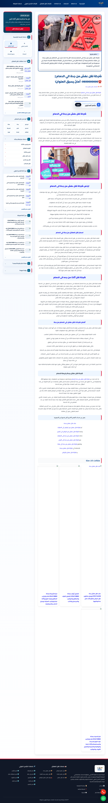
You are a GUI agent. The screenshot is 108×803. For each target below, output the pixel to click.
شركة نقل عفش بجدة (66, 448)
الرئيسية (82, 3)
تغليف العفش (18, 148)
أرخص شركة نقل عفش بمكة (15, 86)
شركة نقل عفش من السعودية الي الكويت (15, 190)
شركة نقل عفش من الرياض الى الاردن (68, 431)
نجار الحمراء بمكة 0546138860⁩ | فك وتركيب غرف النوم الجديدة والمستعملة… (15, 236)
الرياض (26, 124)
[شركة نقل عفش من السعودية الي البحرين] (28, 177)
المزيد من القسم (18, 209)
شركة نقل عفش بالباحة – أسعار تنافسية (14, 78)
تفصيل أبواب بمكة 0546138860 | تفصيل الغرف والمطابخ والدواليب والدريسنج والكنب (15, 222)
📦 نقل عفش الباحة (61, 774)
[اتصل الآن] (103, 792)
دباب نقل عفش (18, 156)
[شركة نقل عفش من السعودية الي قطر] (28, 197)
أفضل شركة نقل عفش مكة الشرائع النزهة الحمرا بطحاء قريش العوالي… (14, 103)
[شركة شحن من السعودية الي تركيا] (28, 203)
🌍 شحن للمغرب (31, 784)
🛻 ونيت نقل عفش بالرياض (45, 777)
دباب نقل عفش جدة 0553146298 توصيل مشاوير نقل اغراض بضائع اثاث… (14, 68)
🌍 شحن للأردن (15, 771)
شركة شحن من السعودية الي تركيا (15, 203)
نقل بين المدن (18, 160)
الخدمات (66, 3)
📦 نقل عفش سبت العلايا (46, 774)
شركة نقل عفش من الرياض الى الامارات (68, 427)
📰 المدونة (84, 792)
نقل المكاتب (18, 164)
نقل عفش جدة (89, 87)
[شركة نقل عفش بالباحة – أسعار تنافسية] (27, 79)
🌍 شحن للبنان (15, 781)
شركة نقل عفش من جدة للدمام (81, 379)
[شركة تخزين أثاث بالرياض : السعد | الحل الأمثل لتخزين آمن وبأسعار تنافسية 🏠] (27, 95)
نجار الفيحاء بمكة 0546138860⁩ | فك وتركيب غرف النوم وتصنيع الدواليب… (14, 243)
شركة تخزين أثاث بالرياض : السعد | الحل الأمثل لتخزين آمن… (14, 94)
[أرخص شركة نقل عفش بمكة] (27, 87)
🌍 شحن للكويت (15, 777)
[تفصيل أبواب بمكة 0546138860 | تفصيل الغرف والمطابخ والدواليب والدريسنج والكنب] (28, 222)
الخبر (18, 128)
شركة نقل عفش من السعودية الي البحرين (15, 177)
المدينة (9, 128)
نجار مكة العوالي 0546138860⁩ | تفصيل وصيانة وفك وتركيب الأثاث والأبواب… (14, 250)
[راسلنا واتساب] (103, 798)
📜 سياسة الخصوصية (82, 786)
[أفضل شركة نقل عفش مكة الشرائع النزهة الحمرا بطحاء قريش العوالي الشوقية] (27, 104)
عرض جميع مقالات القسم (18, 113)
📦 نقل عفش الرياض (61, 771)
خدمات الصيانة (17, 3)
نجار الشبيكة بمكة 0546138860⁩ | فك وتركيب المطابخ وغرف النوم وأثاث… (14, 229)
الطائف (26, 132)
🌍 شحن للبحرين (31, 777)
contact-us (57, 3)
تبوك (9, 132)
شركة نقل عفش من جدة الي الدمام (91, 92)
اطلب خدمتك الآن (17, 29)
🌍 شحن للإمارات (31, 771)
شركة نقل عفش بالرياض (69, 452)
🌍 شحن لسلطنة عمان (13, 774)
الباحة (17, 132)
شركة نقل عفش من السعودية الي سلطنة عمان (15, 183)
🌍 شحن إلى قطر (31, 774)
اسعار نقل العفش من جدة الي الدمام (69, 232)
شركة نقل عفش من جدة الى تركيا (67, 444)
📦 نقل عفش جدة (47, 771)
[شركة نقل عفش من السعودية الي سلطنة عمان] (28, 184)
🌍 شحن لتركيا (32, 781)
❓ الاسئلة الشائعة (82, 789)
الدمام (26, 128)
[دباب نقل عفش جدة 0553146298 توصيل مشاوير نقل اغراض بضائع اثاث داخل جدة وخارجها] (27, 69)
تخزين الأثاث (18, 152)
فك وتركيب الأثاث (18, 144)
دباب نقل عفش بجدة (70, 423)
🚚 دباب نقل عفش (61, 777)
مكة (9, 124)
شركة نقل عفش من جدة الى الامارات (68, 435)
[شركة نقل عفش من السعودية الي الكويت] (28, 190)
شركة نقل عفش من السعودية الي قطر (15, 196)
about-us (74, 3)
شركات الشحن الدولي (30, 3)
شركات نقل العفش (45, 3)
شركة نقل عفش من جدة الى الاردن (69, 440)
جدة (18, 124)
